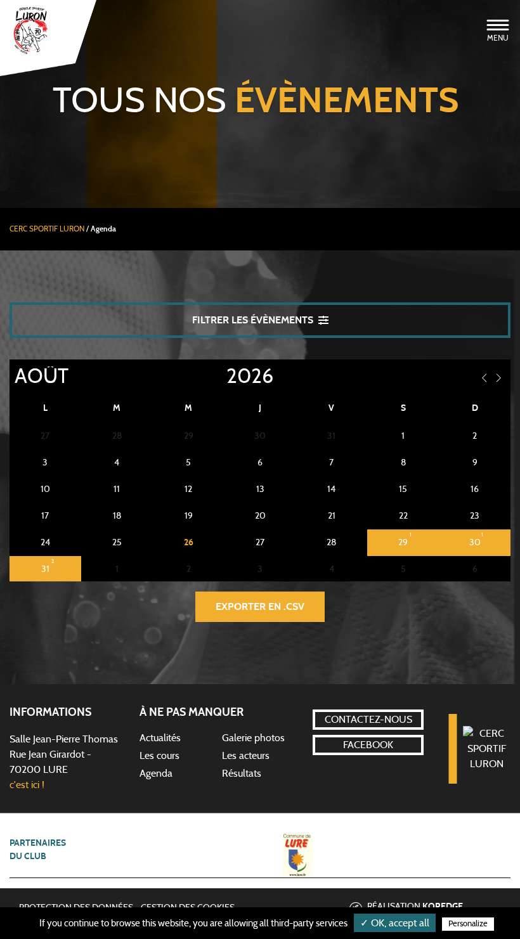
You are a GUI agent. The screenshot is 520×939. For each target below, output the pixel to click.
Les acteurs (246, 756)
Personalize (468, 924)
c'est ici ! (27, 785)
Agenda (156, 773)
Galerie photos (253, 738)
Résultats (241, 773)
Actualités (160, 738)
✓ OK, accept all (394, 923)
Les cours (159, 756)
